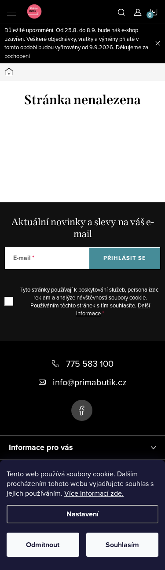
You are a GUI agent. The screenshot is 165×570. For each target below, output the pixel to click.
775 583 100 (90, 363)
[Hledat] (121, 11)
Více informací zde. (94, 493)
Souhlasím (122, 545)
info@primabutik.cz (89, 382)
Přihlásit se (124, 258)
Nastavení (82, 514)
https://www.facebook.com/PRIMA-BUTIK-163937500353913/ (81, 410)
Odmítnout (42, 545)
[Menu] (11, 11)
